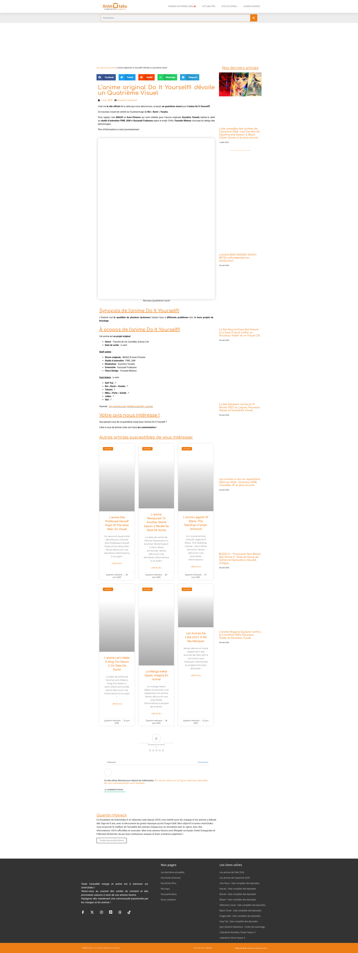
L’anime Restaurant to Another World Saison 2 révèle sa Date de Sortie (156, 522)
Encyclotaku (229, 6)
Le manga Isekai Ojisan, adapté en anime (156, 675)
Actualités (208, 6)
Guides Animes (251, 6)
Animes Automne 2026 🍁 (182, 6)
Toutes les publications (111, 840)
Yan (265, 948)
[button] (106, 77)
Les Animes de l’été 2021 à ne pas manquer (196, 637)
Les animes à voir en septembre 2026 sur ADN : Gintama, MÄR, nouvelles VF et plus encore (239, 482)
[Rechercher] (253, 17)
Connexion (202, 762)
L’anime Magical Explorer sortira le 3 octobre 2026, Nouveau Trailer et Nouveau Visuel (240, 634)
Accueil (100, 68)
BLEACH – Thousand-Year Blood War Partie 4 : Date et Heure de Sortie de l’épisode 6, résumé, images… (240, 558)
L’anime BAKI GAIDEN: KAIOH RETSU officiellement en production (237, 257)
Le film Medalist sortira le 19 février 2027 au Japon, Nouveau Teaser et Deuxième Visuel (239, 407)
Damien (258, 948)
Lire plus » (117, 563)
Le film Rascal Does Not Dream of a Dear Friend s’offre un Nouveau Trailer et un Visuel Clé (239, 332)
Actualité (109, 68)
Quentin (251, 948)
